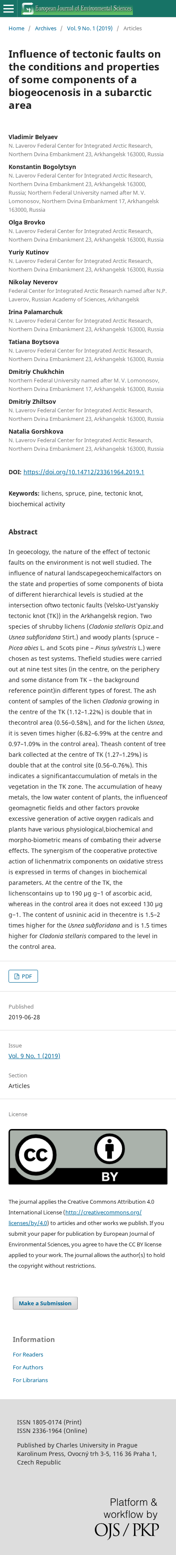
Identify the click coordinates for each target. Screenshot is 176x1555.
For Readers (28, 1354)
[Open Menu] (8, 8)
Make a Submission (45, 1303)
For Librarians (30, 1380)
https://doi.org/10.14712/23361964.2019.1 (83, 472)
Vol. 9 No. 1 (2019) (90, 28)
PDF (26, 976)
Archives (45, 28)
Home (16, 28)
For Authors (28, 1367)
